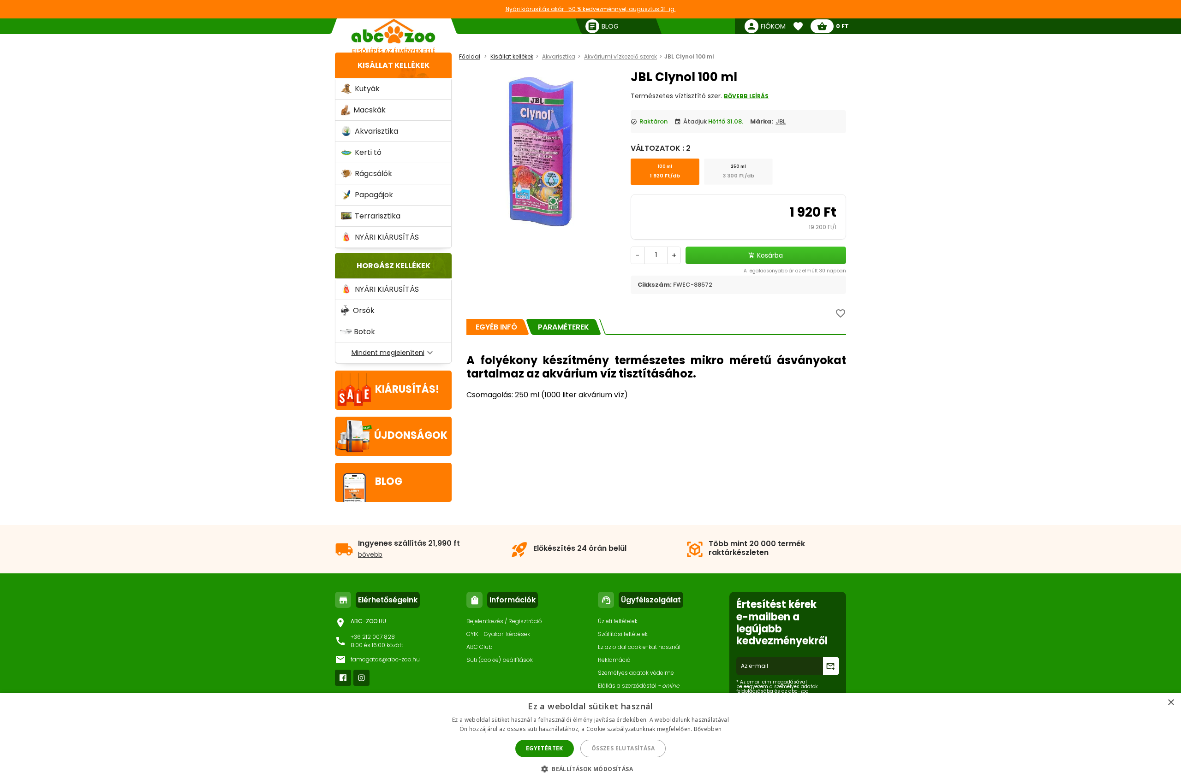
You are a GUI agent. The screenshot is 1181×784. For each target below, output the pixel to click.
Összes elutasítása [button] (623, 748)
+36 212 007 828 (373, 637)
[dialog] (590, 738)
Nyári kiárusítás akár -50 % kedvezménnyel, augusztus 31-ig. (591, 9)
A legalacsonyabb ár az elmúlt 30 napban (795, 270)
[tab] (496, 327)
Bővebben (708, 729)
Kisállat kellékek (393, 65)
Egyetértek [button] (544, 748)
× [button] (1170, 702)
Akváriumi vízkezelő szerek (620, 56)
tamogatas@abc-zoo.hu (385, 659)
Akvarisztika (558, 56)
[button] (590, 768)
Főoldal (469, 56)
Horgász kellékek (393, 265)
